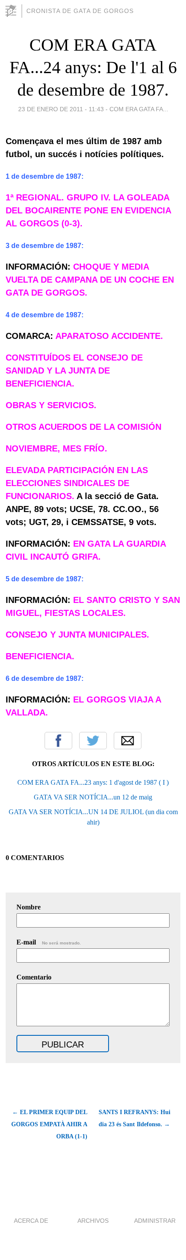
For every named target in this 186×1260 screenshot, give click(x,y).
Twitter (93, 740)
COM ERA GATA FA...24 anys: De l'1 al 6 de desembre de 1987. (93, 67)
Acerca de (31, 1220)
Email (127, 740)
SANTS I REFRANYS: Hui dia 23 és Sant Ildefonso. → (134, 1118)
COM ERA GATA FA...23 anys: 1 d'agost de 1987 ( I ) (93, 782)
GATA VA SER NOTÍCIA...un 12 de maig (93, 797)
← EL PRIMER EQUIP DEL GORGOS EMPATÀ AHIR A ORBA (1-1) (49, 1124)
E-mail (48, 942)
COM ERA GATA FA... (138, 109)
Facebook (58, 740)
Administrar (155, 1220)
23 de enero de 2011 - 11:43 (61, 109)
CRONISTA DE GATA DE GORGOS (80, 10)
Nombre (28, 907)
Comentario (33, 977)
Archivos (93, 1220)
